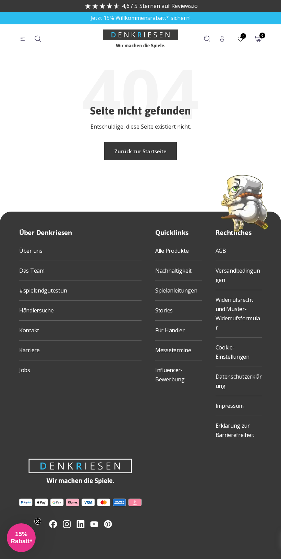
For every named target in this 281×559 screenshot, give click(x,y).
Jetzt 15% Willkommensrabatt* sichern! (140, 18)
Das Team (32, 270)
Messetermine (173, 350)
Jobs (24, 370)
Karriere (29, 350)
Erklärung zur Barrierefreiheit (235, 430)
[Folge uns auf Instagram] (67, 524)
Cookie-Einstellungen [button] (232, 352)
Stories (164, 310)
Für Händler (170, 330)
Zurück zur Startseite (140, 151)
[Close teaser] (37, 521)
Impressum (230, 405)
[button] (21, 537)
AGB (221, 250)
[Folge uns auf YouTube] (94, 524)
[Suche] (37, 38)
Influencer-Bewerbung (169, 374)
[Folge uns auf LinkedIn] (80, 524)
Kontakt (29, 330)
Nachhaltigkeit (173, 270)
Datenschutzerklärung (239, 381)
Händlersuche (36, 310)
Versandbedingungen (238, 275)
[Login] (222, 38)
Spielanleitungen (176, 290)
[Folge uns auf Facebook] (53, 524)
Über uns (30, 250)
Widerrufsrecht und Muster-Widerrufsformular (238, 313)
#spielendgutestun (43, 290)
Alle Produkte (171, 250)
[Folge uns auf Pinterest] (108, 524)
